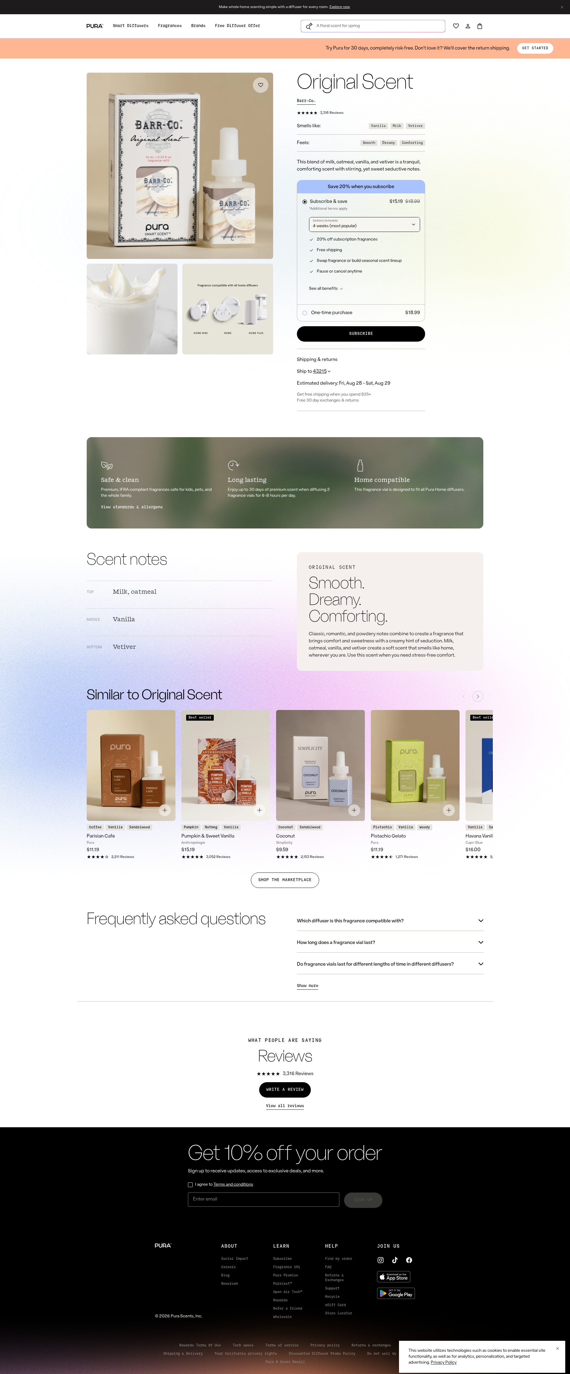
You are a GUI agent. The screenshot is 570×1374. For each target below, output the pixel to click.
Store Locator (338, 1313)
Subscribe (361, 334)
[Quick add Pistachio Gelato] (449, 810)
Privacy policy (325, 1345)
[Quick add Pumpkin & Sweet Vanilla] (259, 810)
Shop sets (312, 7)
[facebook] (409, 1260)
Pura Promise (285, 1275)
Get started (535, 48)
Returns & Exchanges (334, 1278)
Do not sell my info (387, 1353)
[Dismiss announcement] (562, 7)
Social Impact (234, 1258)
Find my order (338, 1258)
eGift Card (335, 1305)
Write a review (285, 1090)
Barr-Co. (306, 101)
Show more (307, 986)
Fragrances (170, 26)
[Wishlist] (456, 26)
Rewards (280, 1300)
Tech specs (243, 1345)
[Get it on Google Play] (396, 1293)
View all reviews (285, 1106)
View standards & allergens (132, 507)
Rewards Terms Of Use (200, 1345)
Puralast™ (282, 1283)
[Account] (467, 26)
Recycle (332, 1296)
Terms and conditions (233, 1185)
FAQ (328, 1267)
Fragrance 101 (286, 1267)
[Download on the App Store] (396, 1277)
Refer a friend (287, 1308)
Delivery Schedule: (325, 220)
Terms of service (282, 1345)
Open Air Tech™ (287, 1292)
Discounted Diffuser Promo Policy (322, 1353)
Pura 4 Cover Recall (285, 1362)
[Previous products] (463, 696)
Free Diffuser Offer (237, 26)
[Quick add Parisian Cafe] (165, 810)
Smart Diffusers (130, 26)
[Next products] (478, 696)
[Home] (178, 1246)
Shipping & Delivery (183, 1353)
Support (332, 1288)
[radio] (361, 199)
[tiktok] (394, 1260)
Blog (225, 1275)
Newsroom (229, 1283)
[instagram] (380, 1260)
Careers (228, 1267)
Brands (198, 26)
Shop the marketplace (285, 880)
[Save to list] (260, 85)
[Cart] (479, 26)
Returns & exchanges (371, 1345)
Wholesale (282, 1317)
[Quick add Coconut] (354, 810)
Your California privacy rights (246, 1353)
